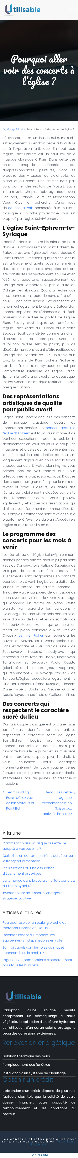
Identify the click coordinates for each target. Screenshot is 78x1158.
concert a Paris (20, 207)
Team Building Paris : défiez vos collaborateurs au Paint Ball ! (20, 800)
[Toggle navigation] (71, 10)
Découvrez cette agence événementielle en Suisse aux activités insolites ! (57, 803)
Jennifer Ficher (31, 635)
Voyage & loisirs (16, 129)
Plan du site (39, 1155)
